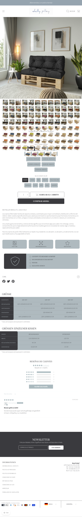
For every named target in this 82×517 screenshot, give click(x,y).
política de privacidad (9, 470)
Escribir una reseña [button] (41, 387)
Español (69, 504)
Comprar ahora (41, 201)
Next (80, 58)
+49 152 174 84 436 (74, 467)
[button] (3, 11)
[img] (9, 400)
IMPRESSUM (5, 488)
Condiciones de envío (8, 477)
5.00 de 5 (46, 365)
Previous (2, 58)
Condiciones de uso (8, 485)
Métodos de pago (7, 481)
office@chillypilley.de (72, 465)
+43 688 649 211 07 (74, 469)
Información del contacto (10, 466)
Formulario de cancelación (10, 492)
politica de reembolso (9, 473)
